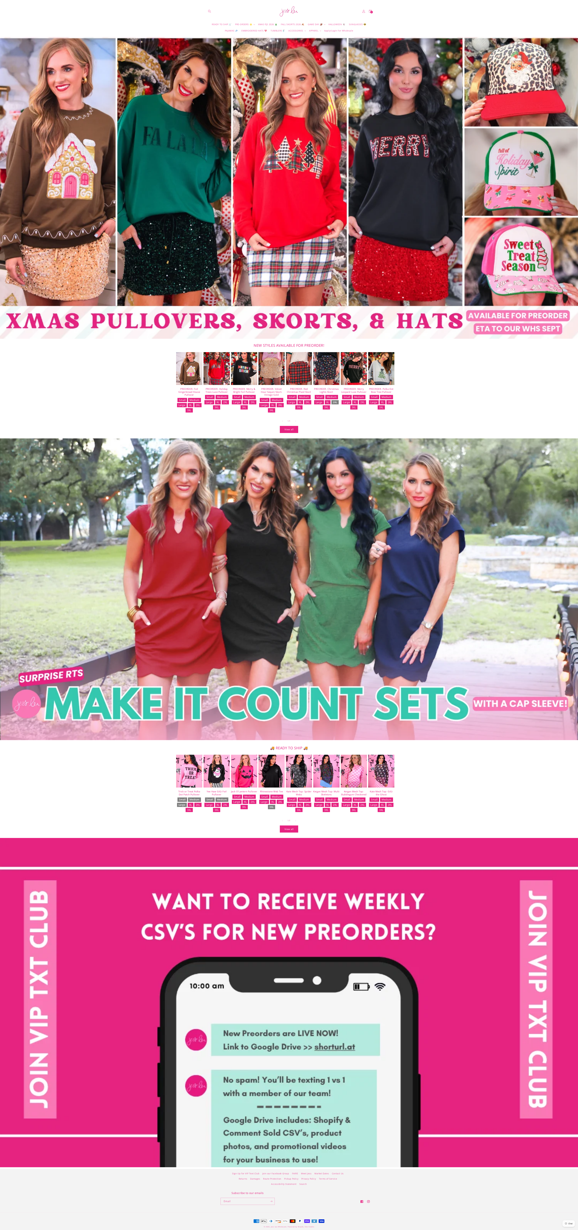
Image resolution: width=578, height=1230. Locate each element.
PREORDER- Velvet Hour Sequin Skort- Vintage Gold (271, 392)
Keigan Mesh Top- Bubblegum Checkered (353, 793)
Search (303, 1184)
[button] (209, 11)
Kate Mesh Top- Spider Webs (299, 793)
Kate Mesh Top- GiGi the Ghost (381, 793)
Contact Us (338, 1173)
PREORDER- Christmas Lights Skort (326, 390)
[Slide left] (282, 421)
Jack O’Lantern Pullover (244, 791)
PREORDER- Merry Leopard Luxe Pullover (354, 390)
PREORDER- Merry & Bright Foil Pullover (244, 390)
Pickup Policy (291, 1178)
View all (289, 429)
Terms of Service (328, 1178)
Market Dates (321, 1173)
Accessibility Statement (284, 1184)
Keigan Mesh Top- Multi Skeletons (326, 793)
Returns (243, 1178)
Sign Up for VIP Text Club (245, 1173)
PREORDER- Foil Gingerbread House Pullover (189, 392)
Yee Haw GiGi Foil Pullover (217, 793)
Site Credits (309, 1227)
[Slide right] (295, 421)
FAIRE (295, 1173)
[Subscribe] (271, 1201)
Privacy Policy (308, 1178)
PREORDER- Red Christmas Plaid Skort (299, 390)
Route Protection (272, 1178)
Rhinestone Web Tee (271, 791)
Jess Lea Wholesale (279, 1227)
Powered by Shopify (296, 1227)
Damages (255, 1178)
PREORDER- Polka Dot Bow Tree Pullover (381, 390)
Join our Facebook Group (275, 1173)
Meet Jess (306, 1173)
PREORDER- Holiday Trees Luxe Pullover (217, 390)
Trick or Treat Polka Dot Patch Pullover (189, 793)
